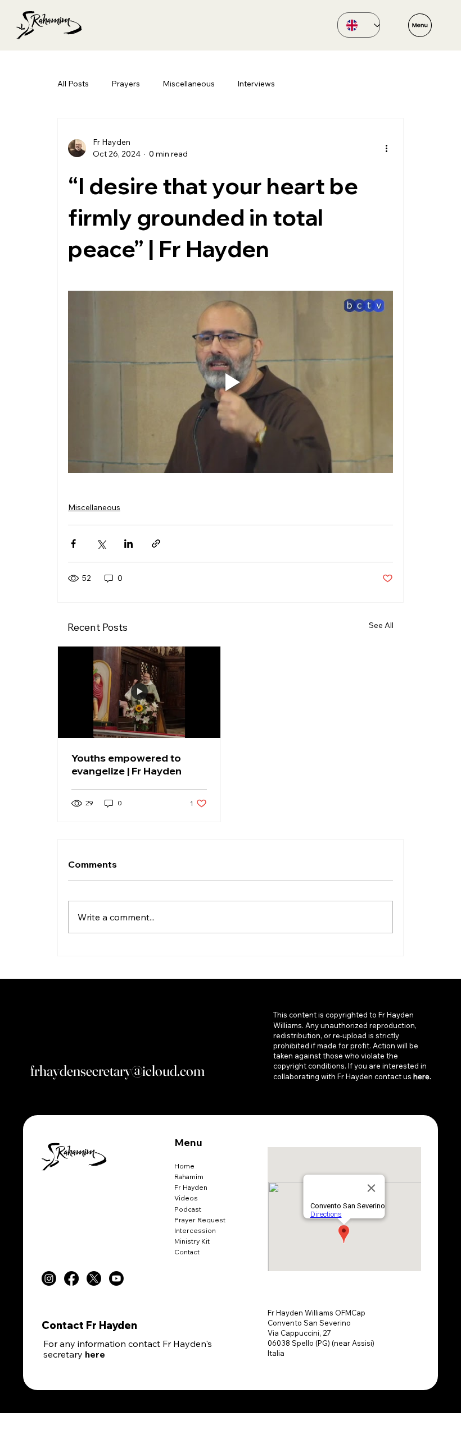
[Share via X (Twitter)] (101, 543)
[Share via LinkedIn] (128, 543)
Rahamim (189, 1176)
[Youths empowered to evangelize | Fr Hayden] (139, 692)
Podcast (187, 1209)
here (95, 1354)
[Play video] (230, 382)
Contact (187, 1252)
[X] (94, 1278)
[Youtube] (116, 1278)
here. (422, 1076)
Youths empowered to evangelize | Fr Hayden (126, 764)
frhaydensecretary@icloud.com (117, 1071)
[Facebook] (71, 1278)
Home (184, 1166)
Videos (186, 1198)
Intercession (195, 1230)
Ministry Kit (192, 1241)
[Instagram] (49, 1278)
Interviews (256, 84)
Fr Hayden (190, 1187)
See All (381, 625)
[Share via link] (156, 543)
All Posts (73, 84)
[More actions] (386, 148)
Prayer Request (199, 1220)
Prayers (125, 84)
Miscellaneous (188, 84)
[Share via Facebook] (73, 543)
